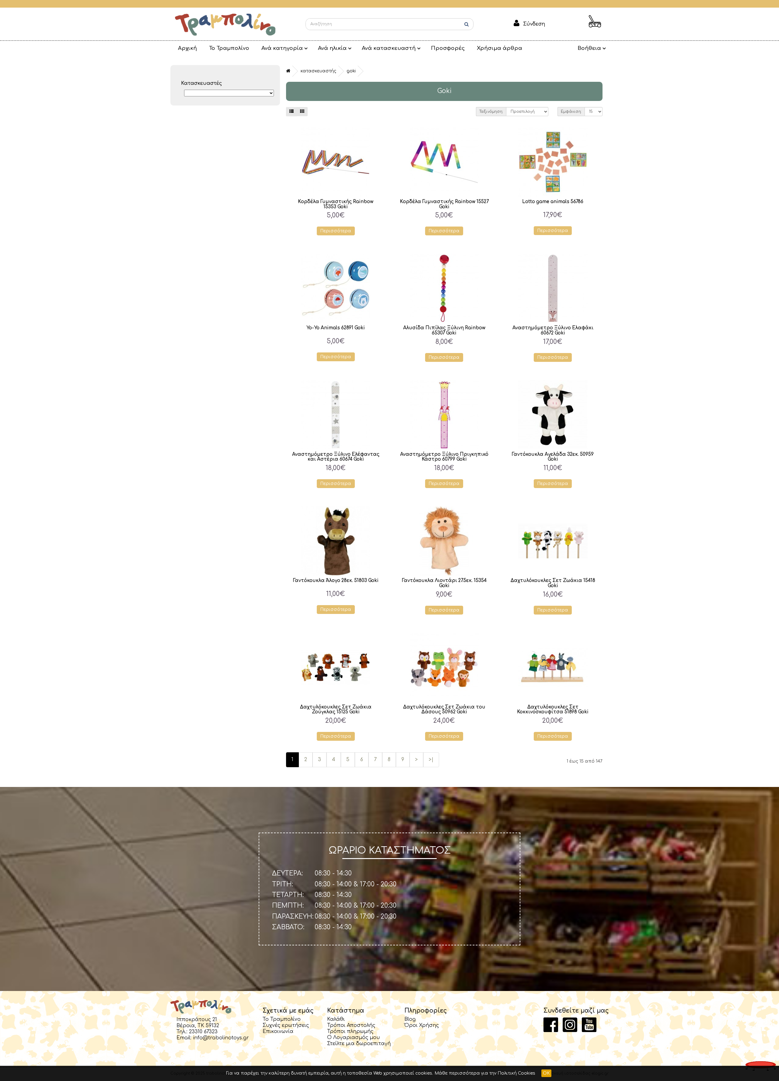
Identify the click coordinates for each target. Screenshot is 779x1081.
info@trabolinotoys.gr (221, 1038)
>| (431, 759)
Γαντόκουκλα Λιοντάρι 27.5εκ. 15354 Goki (444, 583)
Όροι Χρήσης (421, 1025)
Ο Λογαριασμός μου (353, 1037)
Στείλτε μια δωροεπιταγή (359, 1043)
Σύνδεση (534, 24)
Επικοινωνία (278, 1031)
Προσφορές (448, 48)
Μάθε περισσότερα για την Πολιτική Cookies (485, 1073)
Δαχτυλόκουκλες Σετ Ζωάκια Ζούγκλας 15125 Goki (336, 710)
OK (546, 1073)
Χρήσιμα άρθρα (499, 48)
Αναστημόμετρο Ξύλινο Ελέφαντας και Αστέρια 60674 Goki (335, 457)
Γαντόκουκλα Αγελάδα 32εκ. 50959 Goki (553, 457)
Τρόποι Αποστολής (351, 1025)
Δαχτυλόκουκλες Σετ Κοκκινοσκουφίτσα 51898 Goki (553, 710)
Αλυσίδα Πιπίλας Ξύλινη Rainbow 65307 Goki (444, 330)
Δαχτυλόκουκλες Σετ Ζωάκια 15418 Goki (553, 583)
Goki (351, 71)
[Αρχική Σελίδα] (225, 24)
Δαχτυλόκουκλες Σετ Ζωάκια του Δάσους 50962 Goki (444, 710)
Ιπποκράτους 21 (196, 1019)
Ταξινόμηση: (491, 111)
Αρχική (187, 48)
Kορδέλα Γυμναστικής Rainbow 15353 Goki (335, 204)
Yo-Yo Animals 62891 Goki (335, 328)
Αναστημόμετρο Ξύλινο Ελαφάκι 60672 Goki (552, 330)
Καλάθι (336, 1019)
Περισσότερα (335, 231)
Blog (410, 1019)
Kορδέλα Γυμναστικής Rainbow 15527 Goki (444, 204)
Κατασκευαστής (318, 71)
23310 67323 (203, 1031)
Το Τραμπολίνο (229, 48)
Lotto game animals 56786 (552, 201)
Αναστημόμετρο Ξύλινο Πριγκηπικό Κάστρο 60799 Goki (444, 457)
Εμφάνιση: (571, 111)
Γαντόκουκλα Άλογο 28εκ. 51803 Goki (336, 580)
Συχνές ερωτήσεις (286, 1025)
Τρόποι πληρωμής (350, 1031)
